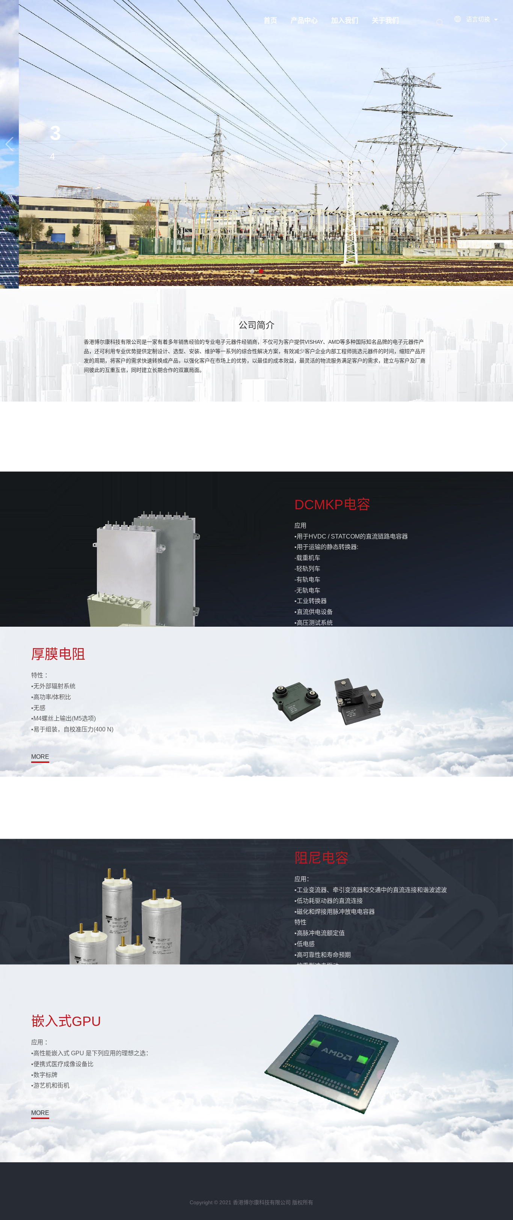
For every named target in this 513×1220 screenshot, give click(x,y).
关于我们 (385, 20)
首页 (270, 20)
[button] (9, 144)
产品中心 (304, 20)
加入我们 (344, 20)
